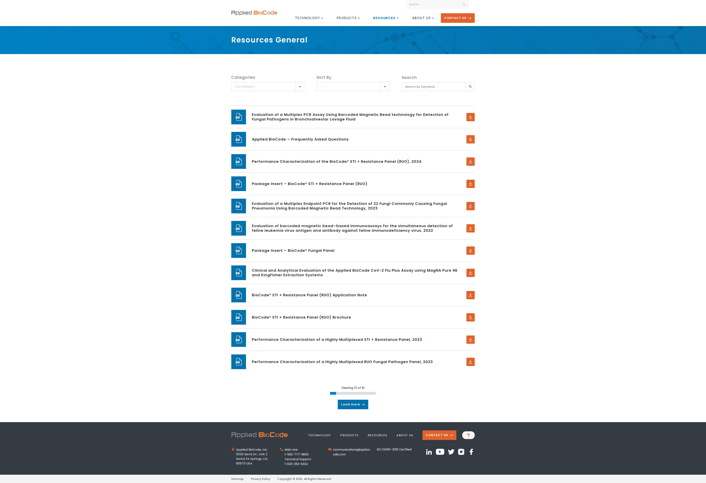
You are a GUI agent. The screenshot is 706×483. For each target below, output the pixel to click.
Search (409, 77)
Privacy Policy (260, 479)
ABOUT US (421, 18)
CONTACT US (455, 18)
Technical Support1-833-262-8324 (298, 461)
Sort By (324, 77)
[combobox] (267, 86)
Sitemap (237, 479)
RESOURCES (384, 18)
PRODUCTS (347, 18)
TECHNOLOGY (307, 18)
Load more (350, 404)
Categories (243, 77)
